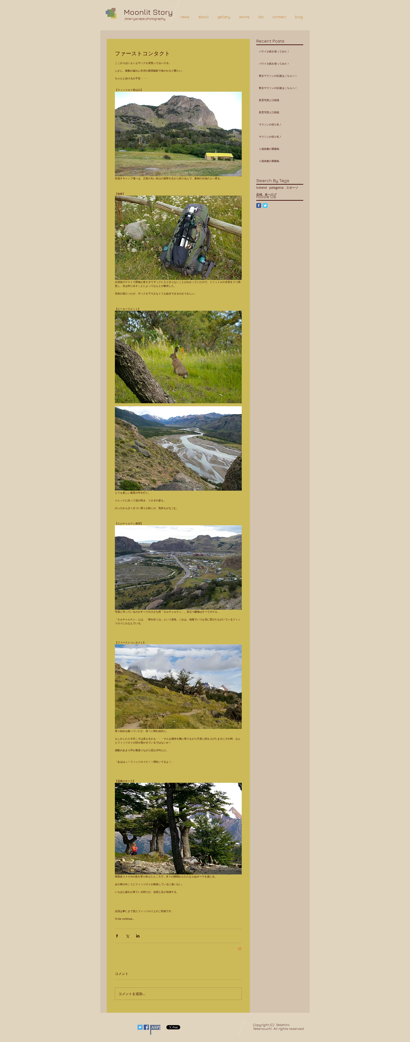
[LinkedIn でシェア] (138, 936)
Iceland (261, 187)
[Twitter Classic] (265, 205)
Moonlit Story (148, 11)
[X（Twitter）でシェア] (127, 936)
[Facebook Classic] (258, 205)
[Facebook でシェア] (117, 936)
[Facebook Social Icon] (146, 1027)
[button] (224, 17)
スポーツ (292, 187)
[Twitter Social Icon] (140, 1027)
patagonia (276, 187)
